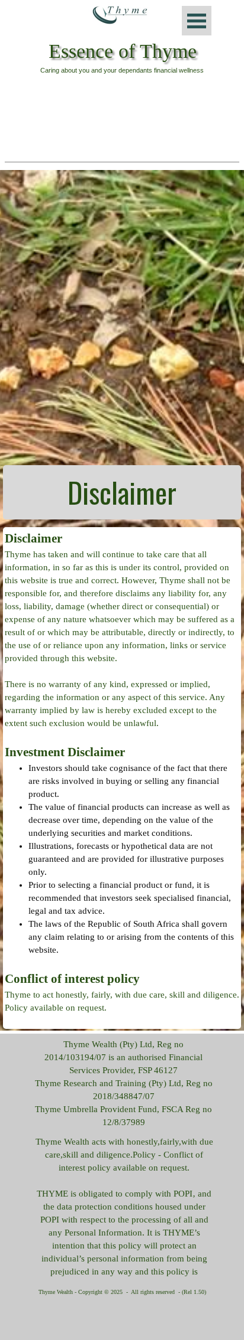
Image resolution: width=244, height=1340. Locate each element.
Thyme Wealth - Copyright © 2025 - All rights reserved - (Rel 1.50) (122, 1292)
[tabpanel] (122, 492)
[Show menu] (196, 20)
